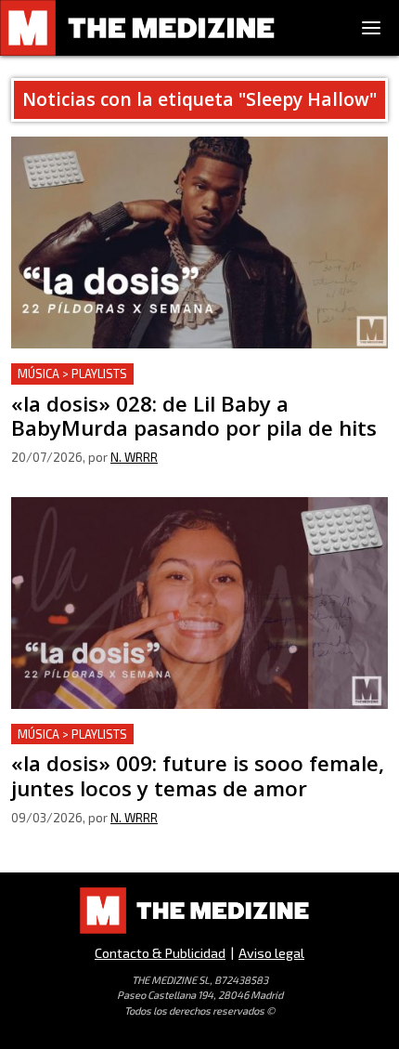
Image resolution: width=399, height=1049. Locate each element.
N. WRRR (134, 457)
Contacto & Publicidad (160, 953)
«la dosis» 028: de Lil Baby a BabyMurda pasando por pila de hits (189, 385)
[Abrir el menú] (371, 28)
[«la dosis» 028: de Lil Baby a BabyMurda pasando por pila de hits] (199, 242)
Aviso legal (271, 953)
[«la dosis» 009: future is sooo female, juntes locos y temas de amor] (199, 603)
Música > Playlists (72, 373)
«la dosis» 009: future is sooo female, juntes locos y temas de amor (182, 746)
